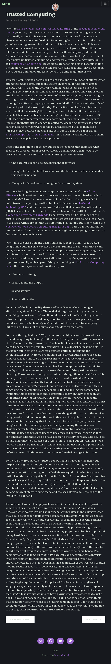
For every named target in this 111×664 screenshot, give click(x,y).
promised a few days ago (26, 63)
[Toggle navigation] (105, 3)
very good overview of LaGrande (28, 215)
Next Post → (93, 619)
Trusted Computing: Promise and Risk (29, 134)
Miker (6, 3)
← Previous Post (20, 619)
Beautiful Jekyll (61, 655)
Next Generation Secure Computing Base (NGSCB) (37, 226)
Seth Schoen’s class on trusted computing (43, 28)
